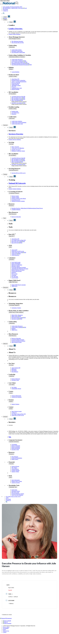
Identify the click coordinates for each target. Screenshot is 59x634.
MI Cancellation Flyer (17, 97)
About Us (5, 343)
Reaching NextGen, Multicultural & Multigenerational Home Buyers (27, 208)
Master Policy (15, 316)
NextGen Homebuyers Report (18, 341)
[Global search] (6, 502)
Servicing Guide (15, 319)
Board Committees (16, 447)
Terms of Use (6, 631)
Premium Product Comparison (18, 80)
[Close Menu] (14, 127)
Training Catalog (15, 197)
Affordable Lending (16, 85)
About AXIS (14, 249)
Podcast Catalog (15, 196)
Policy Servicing (15, 146)
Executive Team (15, 380)
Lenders (5, 19)
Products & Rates (13, 76)
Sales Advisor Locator (17, 342)
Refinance (14, 272)
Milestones (14, 369)
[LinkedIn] (7, 620)
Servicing (11, 144)
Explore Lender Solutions (15, 34)
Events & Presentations (17, 458)
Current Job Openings (17, 397)
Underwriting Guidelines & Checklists (17, 56)
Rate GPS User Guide (17, 241)
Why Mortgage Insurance (17, 41)
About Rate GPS (15, 79)
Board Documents (16, 448)
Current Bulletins (15, 71)
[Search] (3, 13)
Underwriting (11, 47)
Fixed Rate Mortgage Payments (19, 267)
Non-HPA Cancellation (17, 103)
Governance (14, 444)
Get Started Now (15, 112)
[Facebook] (7, 623)
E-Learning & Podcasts (14, 193)
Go (10, 437)
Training (5, 174)
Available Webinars (16, 209)
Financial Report (15, 466)
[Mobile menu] (1, 4)
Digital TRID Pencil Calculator (19, 284)
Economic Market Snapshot (18, 339)
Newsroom (5, 9)
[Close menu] (8, 16)
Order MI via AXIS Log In (18, 251)
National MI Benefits (16, 395)
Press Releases (15, 371)
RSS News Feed (15, 492)
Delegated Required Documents (19, 63)
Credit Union (11, 118)
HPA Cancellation (16, 100)
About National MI (16, 367)
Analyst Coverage (16, 482)
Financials (11, 463)
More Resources (12, 214)
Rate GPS (11, 236)
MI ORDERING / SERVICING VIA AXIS (13, 8)
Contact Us (5, 10)
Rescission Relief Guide (17, 317)
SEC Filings (14, 467)
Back (5, 17)
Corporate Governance (14, 441)
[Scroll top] (29, 617)
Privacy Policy (6, 627)
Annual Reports (15, 469)
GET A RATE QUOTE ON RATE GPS (12, 6)
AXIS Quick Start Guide (17, 252)
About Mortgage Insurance (14, 38)
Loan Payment (15, 277)
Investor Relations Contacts (18, 493)
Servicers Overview (16, 134)
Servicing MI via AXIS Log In (18, 173)
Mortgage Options (16, 266)
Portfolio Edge (15, 111)
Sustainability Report (16, 388)
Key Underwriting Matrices (18, 62)
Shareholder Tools (13, 487)
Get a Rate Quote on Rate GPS (19, 240)
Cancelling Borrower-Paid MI (18, 96)
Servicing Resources (13, 170)
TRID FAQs (14, 286)
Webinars (11, 603)
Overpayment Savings (17, 271)
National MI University (17, 183)
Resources (14, 114)
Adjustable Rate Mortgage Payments (20, 268)
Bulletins (11, 69)
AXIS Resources (15, 255)
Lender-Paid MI (15, 84)
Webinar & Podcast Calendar (18, 201)
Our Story (11, 365)
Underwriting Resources (17, 59)
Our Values (14, 387)
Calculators (11, 259)
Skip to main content (5, 0)
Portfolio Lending (12, 108)
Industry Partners (15, 404)
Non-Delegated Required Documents (20, 64)
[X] (5, 622)
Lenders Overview (16, 29)
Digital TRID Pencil (13, 282)
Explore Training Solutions (15, 188)
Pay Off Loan (15, 276)
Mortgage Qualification (17, 264)
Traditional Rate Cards (17, 88)
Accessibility (6, 628)
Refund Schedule (15, 89)
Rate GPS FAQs (15, 242)
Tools (4, 218)
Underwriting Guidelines (17, 60)
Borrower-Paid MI (16, 83)
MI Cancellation (12, 93)
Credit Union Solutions (17, 121)
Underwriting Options (17, 49)
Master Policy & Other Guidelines (16, 312)
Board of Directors (16, 378)
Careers (10, 393)
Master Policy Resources (17, 315)
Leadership (11, 376)
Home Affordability (16, 263)
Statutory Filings (15, 471)
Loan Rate (14, 275)
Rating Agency (15, 459)
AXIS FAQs (14, 253)
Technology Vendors (16, 307)
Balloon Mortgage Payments (18, 270)
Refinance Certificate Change (18, 151)
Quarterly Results (15, 470)
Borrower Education (16, 216)
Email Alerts (14, 489)
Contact (10, 408)
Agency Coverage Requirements (19, 81)
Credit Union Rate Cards (17, 123)
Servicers (5, 125)
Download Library (16, 491)
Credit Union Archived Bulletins (19, 122)
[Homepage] (5, 18)
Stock (10, 477)
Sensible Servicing (16, 149)
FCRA (4, 629)
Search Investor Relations (17, 495)
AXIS (10, 247)
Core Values (11, 384)
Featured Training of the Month (19, 198)
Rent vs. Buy (14, 273)
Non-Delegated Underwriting (18, 52)
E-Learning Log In (16, 199)
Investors (5, 416)
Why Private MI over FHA (18, 42)
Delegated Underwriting (17, 51)
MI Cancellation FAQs (17, 99)
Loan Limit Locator (16, 262)
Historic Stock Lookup (17, 481)
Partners (11, 401)
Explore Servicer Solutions (15, 139)
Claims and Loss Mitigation (18, 148)
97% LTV (14, 86)
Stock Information (16, 480)
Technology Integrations (14, 305)
